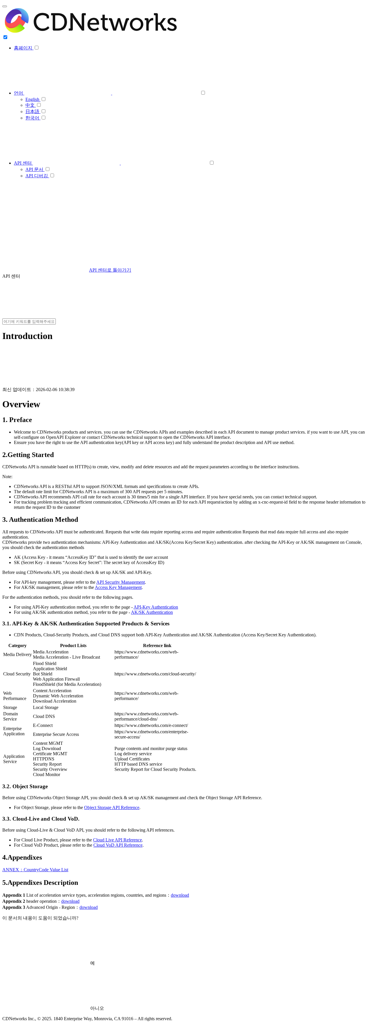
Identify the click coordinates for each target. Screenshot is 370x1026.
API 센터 (23, 163)
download (180, 895)
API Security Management (120, 582)
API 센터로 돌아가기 (110, 270)
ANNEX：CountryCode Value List (35, 869)
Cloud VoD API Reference (118, 845)
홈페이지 (24, 47)
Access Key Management (118, 587)
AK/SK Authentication (152, 612)
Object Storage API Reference (111, 807)
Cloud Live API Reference (117, 839)
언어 (19, 93)
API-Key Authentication (156, 607)
